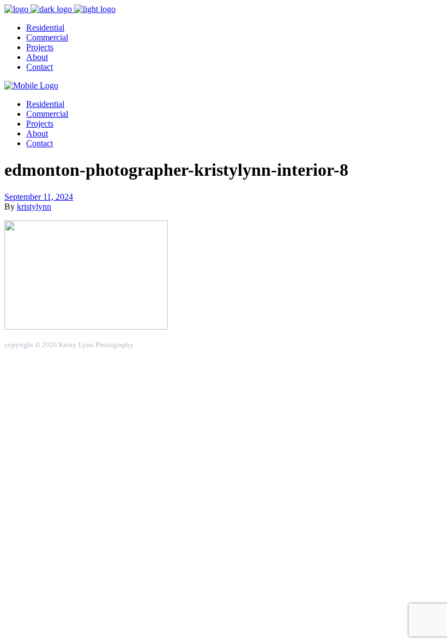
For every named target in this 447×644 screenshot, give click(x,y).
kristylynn (34, 206)
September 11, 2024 (38, 196)
